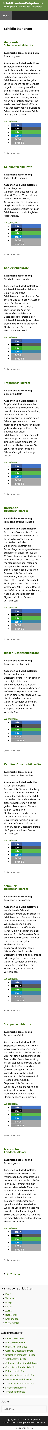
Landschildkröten (14, 1338)
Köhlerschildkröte (16, 268)
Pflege (8, 1302)
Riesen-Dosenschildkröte (21, 653)
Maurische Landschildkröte (15, 1150)
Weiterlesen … (11, 121)
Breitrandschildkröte (16, 1346)
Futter (8, 1306)
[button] (16, 125)
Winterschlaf (12, 1322)
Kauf (7, 1294)
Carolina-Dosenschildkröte (22, 764)
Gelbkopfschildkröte (18, 167)
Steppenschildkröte (17, 1024)
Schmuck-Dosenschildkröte (16, 887)
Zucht (8, 1310)
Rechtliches (11, 1314)
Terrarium (10, 1298)
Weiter (15, 1273)
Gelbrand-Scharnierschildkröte (18, 43)
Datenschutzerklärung (13, 1422)
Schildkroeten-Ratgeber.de (23, 3)
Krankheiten (12, 1318)
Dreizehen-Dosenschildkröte (16, 509)
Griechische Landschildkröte (20, 1367)
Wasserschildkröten (15, 1342)
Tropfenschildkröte (17, 383)
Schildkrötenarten (12, 153)
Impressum (36, 1419)
